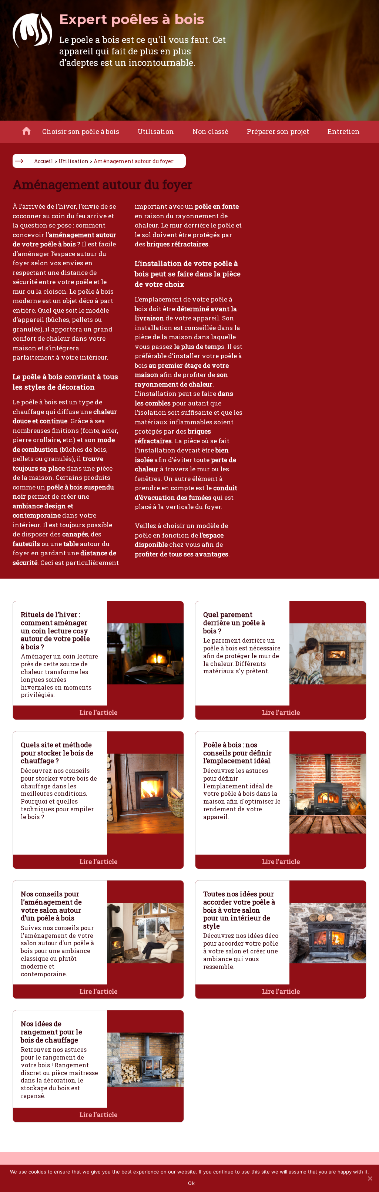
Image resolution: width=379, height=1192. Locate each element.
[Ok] (369, 1178)
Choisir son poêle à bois (80, 131)
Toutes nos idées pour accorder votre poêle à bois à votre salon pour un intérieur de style (239, 909)
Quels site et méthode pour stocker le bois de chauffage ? (57, 752)
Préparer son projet (278, 131)
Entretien (344, 131)
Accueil (43, 161)
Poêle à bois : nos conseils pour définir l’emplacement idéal (237, 752)
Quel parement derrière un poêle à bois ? (234, 622)
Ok (191, 1183)
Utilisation (156, 131)
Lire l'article (98, 712)
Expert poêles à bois (131, 19)
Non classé (210, 131)
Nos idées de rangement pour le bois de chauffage (51, 1031)
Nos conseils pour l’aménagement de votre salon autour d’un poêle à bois (51, 905)
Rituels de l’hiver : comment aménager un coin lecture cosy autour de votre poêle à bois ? (55, 630)
